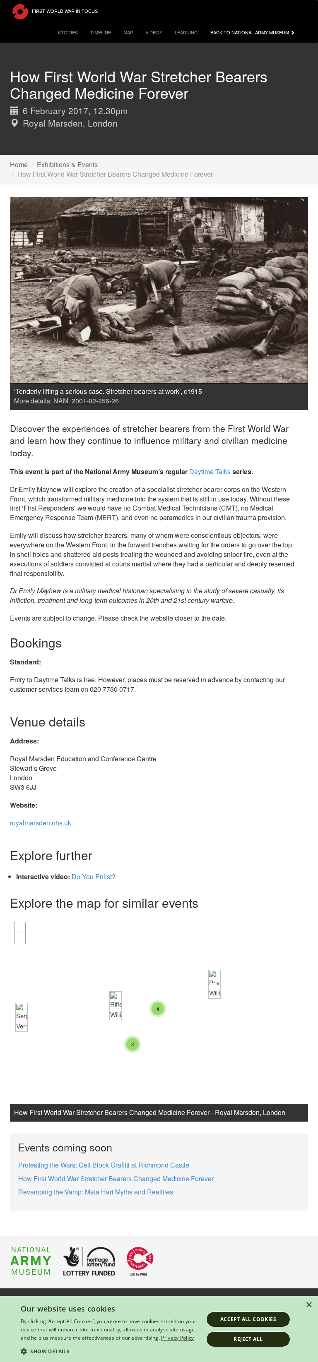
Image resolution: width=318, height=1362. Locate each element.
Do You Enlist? (94, 876)
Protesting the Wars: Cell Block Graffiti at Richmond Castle (103, 1165)
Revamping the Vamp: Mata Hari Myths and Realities (95, 1192)
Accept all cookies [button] (248, 1319)
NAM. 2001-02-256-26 (86, 400)
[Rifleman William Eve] (115, 1005)
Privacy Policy (177, 1337)
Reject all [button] (248, 1339)
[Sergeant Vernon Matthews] (21, 1017)
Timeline (100, 32)
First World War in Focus (64, 10)
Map (128, 32)
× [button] (309, 1305)
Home (19, 164)
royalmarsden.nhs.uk (40, 822)
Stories (68, 32)
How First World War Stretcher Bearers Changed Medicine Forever (116, 1178)
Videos (153, 32)
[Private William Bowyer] (214, 984)
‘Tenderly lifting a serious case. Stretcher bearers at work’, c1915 (108, 391)
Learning (186, 32)
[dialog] (159, 1329)
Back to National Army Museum (250, 32)
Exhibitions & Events (67, 164)
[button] (109, 1351)
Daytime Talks (210, 471)
